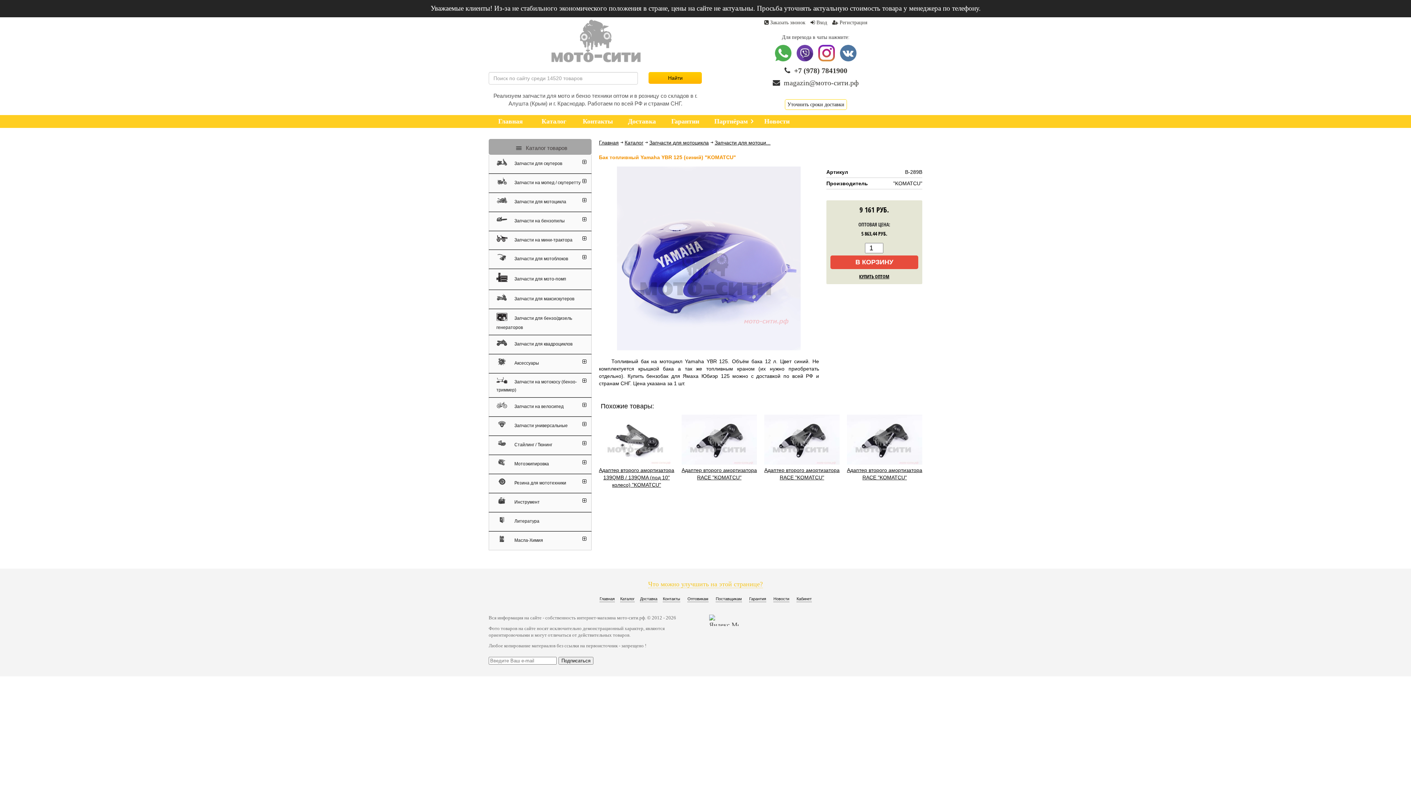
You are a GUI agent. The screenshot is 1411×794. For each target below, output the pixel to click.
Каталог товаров (545, 148)
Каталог (634, 143)
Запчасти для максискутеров (543, 298)
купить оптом (874, 276)
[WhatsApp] (784, 59)
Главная (609, 143)
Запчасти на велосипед (538, 406)
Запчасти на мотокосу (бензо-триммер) (536, 385)
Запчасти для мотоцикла (679, 143)
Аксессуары (526, 363)
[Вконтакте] (848, 59)
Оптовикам (697, 599)
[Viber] (806, 59)
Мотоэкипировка (531, 463)
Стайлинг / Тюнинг (532, 444)
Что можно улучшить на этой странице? (705, 584)
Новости (781, 599)
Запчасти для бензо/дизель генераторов (534, 323)
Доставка (648, 599)
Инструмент (526, 502)
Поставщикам (729, 599)
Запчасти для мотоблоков (540, 258)
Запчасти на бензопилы (539, 220)
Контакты (671, 599)
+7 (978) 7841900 (820, 71)
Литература (526, 521)
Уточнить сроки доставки (815, 104)
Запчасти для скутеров (537, 163)
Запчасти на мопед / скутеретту (547, 182)
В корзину (874, 262)
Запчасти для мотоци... (743, 143)
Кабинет (804, 599)
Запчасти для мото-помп (539, 278)
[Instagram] (827, 59)
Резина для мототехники (539, 483)
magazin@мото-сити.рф (821, 83)
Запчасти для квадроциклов (542, 344)
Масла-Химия (528, 540)
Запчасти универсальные (540, 425)
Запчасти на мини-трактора (542, 239)
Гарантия (757, 599)
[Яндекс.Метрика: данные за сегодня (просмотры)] (724, 620)
